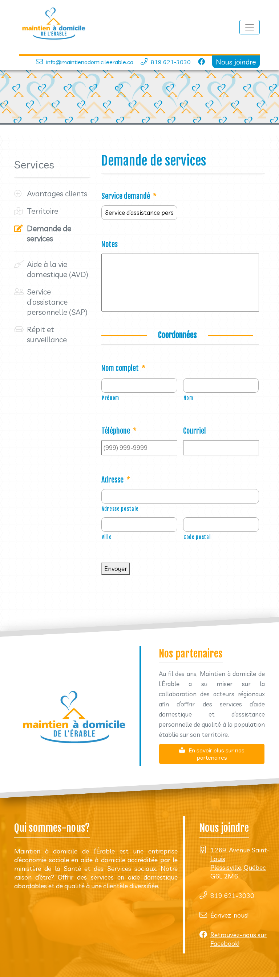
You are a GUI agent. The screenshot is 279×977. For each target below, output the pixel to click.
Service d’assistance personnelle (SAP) (57, 302)
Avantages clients (57, 193)
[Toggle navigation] (249, 27)
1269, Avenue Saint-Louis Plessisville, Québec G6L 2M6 (240, 863)
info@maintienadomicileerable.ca (89, 62)
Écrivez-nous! (229, 915)
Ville (107, 537)
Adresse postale (120, 509)
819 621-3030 (171, 62)
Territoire (42, 211)
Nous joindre (236, 61)
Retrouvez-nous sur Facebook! (238, 939)
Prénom (110, 398)
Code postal (197, 537)
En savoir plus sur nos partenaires (216, 754)
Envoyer (115, 568)
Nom (188, 398)
